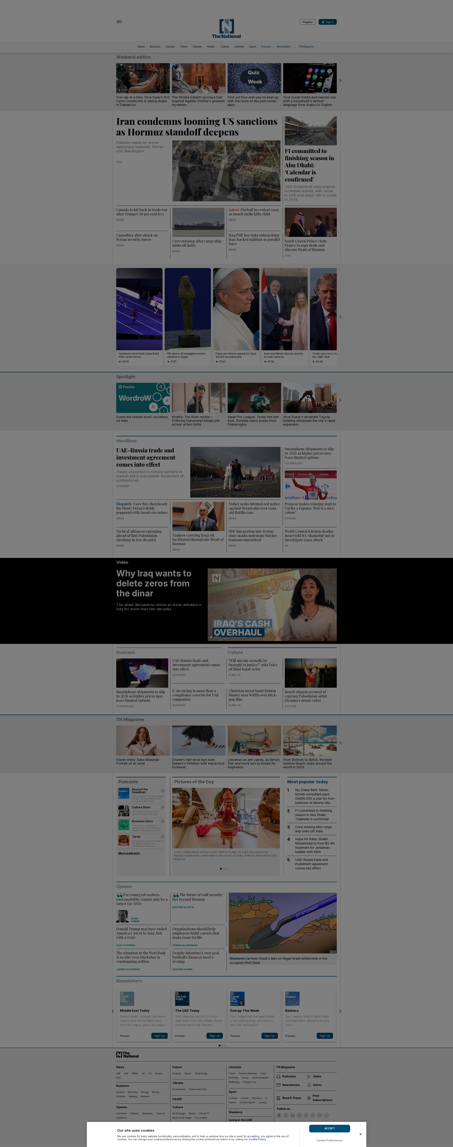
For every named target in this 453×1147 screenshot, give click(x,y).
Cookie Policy (257, 1139)
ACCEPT (329, 1128)
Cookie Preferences (330, 1140)
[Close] (361, 1134)
